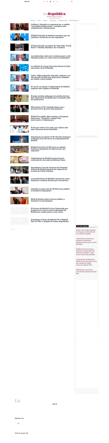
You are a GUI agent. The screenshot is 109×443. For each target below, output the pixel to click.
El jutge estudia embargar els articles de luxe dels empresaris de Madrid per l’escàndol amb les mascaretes (50, 98)
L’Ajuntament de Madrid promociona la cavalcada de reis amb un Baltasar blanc (48, 159)
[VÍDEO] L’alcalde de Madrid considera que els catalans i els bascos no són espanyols (50, 36)
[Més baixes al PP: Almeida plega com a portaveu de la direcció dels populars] (19, 108)
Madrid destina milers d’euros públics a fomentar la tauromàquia (48, 200)
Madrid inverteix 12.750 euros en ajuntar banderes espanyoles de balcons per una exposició (48, 149)
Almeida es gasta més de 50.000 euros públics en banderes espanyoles (50, 190)
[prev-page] (11, 229)
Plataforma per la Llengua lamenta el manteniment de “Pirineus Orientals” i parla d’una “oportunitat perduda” (85, 252)
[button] (72, 2)
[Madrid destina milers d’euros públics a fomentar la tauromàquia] (19, 200)
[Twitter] (53, 1)
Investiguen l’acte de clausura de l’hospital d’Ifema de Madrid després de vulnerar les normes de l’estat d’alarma (49, 169)
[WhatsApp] (57, 1)
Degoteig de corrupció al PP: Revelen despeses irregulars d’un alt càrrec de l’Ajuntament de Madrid (51, 139)
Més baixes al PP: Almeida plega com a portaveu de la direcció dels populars (47, 108)
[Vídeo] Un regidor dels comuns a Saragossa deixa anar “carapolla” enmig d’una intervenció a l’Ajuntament (49, 118)
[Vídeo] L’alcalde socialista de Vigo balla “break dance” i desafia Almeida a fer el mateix (51, 47)
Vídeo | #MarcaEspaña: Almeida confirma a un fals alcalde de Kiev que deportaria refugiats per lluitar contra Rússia (51, 77)
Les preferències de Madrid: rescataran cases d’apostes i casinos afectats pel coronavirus (50, 179)
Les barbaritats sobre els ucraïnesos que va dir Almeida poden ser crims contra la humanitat (51, 57)
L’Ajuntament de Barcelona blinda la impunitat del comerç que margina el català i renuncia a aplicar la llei (86, 262)
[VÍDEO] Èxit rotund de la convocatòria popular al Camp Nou (86, 272)
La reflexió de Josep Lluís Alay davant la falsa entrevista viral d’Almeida (50, 67)
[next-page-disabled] (14, 229)
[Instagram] (47, 1)
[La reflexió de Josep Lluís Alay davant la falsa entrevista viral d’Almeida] (19, 67)
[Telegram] (50, 1)
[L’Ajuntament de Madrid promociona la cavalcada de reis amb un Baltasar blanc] (19, 159)
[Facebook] (43, 1)
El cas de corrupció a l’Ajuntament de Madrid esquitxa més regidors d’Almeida (50, 87)
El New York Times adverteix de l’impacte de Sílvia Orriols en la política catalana (86, 232)
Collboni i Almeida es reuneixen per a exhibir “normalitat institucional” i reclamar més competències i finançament (50, 26)
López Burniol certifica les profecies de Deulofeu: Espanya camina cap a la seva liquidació (86, 241)
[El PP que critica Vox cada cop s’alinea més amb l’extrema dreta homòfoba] (19, 129)
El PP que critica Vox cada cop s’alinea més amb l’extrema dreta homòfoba (49, 128)
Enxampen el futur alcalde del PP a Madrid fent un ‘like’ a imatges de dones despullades (50, 220)
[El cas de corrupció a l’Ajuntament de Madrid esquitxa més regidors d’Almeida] (19, 88)
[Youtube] (56, 404)
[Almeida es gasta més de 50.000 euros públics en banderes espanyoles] (19, 190)
